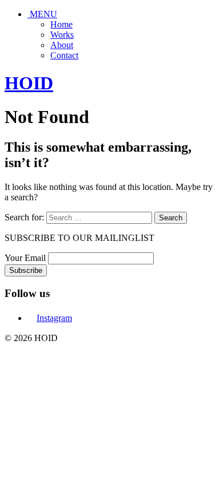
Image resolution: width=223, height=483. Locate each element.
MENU (42, 14)
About (61, 45)
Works (62, 34)
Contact (64, 55)
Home (61, 24)
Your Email (25, 258)
